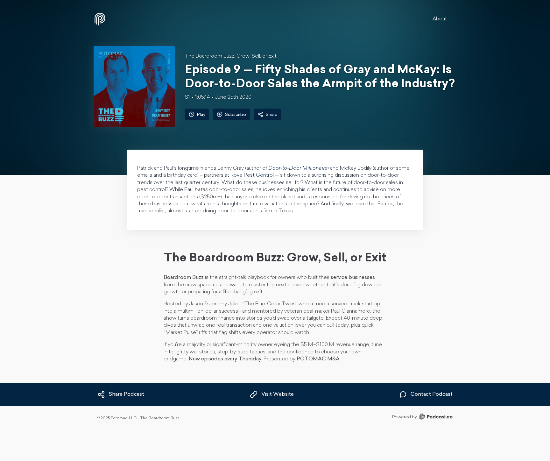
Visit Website (277, 394)
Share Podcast (126, 394)
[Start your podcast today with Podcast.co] (435, 418)
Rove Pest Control (252, 175)
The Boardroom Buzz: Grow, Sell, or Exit (231, 56)
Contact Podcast (432, 394)
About (440, 19)
